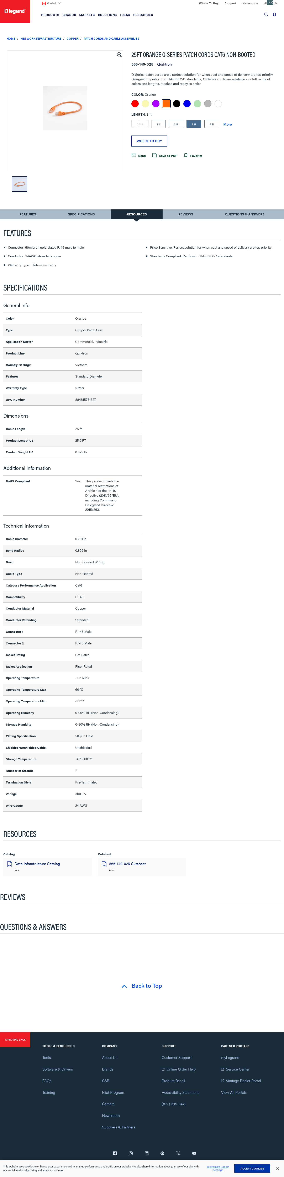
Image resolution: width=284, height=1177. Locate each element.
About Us (109, 1057)
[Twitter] (178, 1153)
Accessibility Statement (180, 1092)
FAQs (46, 1080)
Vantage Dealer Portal (243, 1080)
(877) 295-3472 (174, 1103)
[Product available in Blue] (187, 103)
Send (141, 155)
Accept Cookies (252, 1168)
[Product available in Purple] (155, 103)
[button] (119, 54)
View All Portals (234, 1092)
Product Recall (173, 1080)
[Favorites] (274, 14)
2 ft (176, 124)
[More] (227, 124)
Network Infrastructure (41, 38)
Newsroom (111, 1115)
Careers (108, 1103)
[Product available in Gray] (207, 103)
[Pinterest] (162, 1153)
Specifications (81, 214)
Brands (107, 1069)
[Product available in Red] (135, 103)
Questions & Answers (244, 214)
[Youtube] (194, 1153)
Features (27, 215)
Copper (73, 38)
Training (48, 1092)
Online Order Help (181, 1069)
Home (11, 38)
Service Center (237, 1069)
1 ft (159, 124)
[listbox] (65, 110)
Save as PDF (167, 155)
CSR (105, 1080)
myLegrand (230, 1057)
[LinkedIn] (146, 1153)
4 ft (212, 124)
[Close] (277, 1168)
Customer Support (176, 1057)
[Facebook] (114, 1153)
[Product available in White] (218, 103)
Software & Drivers (57, 1069)
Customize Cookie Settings (218, 1168)
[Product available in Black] (176, 103)
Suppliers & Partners (118, 1126)
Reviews (185, 214)
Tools (46, 1057)
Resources (137, 214)
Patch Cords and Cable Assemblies (111, 38)
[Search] (266, 14)
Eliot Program (113, 1092)
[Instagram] (130, 1153)
